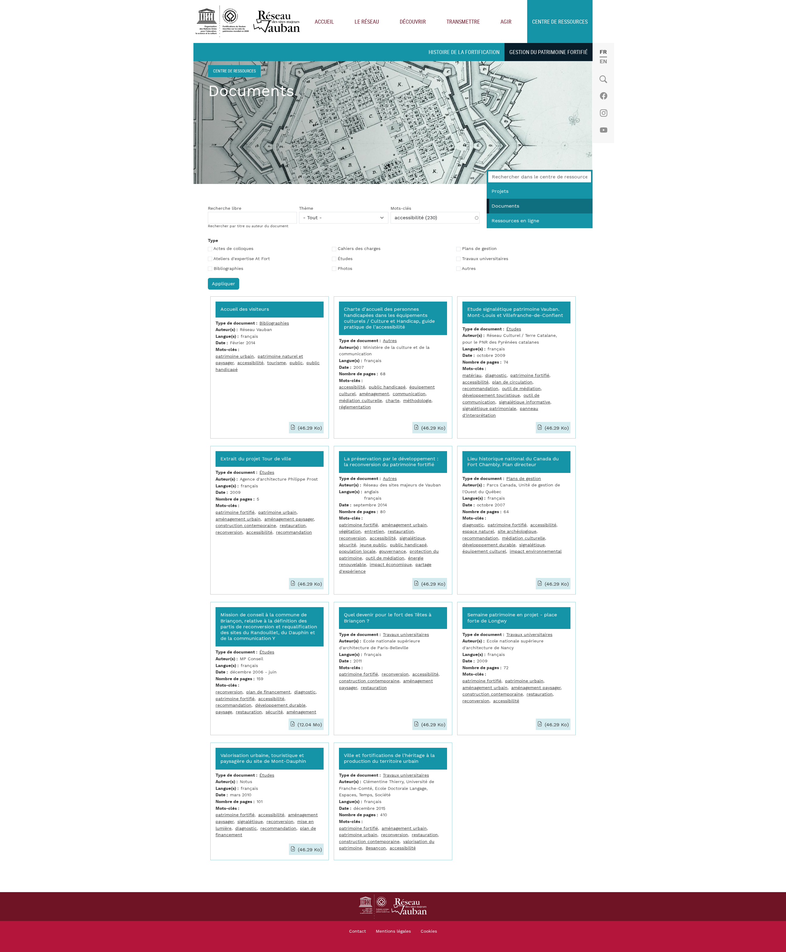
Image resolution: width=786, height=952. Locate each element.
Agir (506, 21)
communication (409, 394)
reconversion (229, 532)
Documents (505, 206)
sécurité (347, 545)
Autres (469, 269)
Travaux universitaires (485, 259)
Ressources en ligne (515, 220)
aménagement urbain (238, 519)
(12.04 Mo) (309, 724)
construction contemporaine (246, 525)
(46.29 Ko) (309, 428)
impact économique (391, 564)
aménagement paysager (289, 519)
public (296, 363)
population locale (357, 551)
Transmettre (463, 21)
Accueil (324, 21)
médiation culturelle (360, 400)
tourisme (276, 363)
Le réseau (367, 21)
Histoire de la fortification (464, 52)
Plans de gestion (479, 249)
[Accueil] (249, 21)
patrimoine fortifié (529, 375)
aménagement (374, 394)
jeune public (373, 545)
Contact (357, 931)
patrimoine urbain (235, 356)
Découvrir (413, 21)
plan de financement (268, 692)
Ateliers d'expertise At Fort (241, 259)
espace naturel (478, 531)
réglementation (355, 407)
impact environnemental (536, 551)
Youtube (603, 130)
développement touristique (491, 395)
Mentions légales (393, 931)
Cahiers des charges (359, 249)
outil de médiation (521, 388)
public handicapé (387, 387)
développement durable (280, 705)
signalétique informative (524, 402)
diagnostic (496, 375)
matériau (471, 375)
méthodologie (417, 400)
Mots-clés (401, 208)
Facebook (603, 95)
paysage (224, 712)
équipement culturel (484, 551)
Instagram (603, 113)
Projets (500, 191)
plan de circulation (512, 382)
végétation (350, 531)
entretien (374, 531)
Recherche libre (224, 208)
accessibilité (250, 363)
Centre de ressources (560, 21)
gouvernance (392, 551)
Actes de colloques (233, 249)
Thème (306, 208)
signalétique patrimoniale (489, 408)
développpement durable (489, 545)
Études (345, 259)
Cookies (429, 931)
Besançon (376, 848)
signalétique (412, 538)
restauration (293, 525)
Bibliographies (228, 269)
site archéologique (517, 531)
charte (392, 400)
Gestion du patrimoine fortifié (548, 52)
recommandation (480, 388)
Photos (345, 269)
